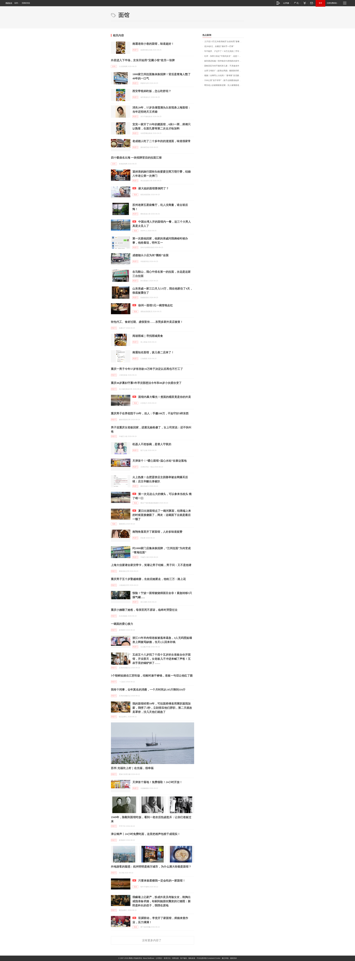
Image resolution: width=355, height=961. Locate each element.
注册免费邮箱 (332, 3)
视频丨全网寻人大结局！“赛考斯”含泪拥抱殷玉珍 (224, 75)
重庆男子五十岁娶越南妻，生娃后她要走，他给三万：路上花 (148, 579)
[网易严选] (297, 3)
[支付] (305, 3)
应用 (16, 3)
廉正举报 (225, 958)
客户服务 (183, 958)
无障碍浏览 (26, 3)
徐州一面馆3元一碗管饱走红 (155, 305)
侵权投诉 (233, 958)
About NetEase (148, 958)
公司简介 (159, 958)
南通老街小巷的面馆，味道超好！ (153, 43)
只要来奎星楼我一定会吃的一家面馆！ (161, 880)
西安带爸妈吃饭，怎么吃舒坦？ (151, 91)
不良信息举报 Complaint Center (208, 958)
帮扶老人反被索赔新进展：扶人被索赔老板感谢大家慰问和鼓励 (224, 85)
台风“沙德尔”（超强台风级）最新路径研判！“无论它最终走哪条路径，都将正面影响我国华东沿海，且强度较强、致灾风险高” (224, 71)
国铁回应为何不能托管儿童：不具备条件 (221, 66)
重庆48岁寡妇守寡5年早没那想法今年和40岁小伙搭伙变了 (146, 382)
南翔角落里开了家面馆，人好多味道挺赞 (157, 531)
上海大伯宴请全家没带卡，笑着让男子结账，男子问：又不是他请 (151, 565)
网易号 (135, 50)
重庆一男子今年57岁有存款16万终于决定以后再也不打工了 (147, 368)
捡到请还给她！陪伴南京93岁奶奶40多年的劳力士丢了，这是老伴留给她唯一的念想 (224, 61)
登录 (320, 3)
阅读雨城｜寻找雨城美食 (147, 335)
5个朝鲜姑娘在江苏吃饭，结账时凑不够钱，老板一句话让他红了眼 (152, 675)
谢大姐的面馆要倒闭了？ (153, 188)
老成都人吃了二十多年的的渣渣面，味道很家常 (161, 141)
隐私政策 (191, 958)
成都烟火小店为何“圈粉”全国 (150, 255)
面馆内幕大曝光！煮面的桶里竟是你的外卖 (164, 396)
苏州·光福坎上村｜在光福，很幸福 (132, 768)
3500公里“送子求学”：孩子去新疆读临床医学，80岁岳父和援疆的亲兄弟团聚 (224, 80)
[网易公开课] (287, 3)
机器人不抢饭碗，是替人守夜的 (151, 444)
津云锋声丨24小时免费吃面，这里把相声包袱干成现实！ (145, 833)
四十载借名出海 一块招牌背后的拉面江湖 (136, 157)
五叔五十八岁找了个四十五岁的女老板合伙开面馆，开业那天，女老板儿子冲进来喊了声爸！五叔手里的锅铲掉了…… (161, 658)
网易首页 (9, 3)
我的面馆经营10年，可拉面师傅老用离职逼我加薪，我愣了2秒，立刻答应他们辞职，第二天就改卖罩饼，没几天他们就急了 (162, 707)
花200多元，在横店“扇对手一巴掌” (219, 46)
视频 (135, 195)
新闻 (114, 66)
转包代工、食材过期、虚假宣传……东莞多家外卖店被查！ (147, 321)
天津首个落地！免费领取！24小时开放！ (157, 782)
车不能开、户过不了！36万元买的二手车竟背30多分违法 (224, 51)
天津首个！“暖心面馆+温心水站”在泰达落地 (159, 460)
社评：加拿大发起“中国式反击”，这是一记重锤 (224, 56)
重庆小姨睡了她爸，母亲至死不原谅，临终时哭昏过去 (144, 609)
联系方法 (167, 958)
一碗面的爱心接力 (122, 623)
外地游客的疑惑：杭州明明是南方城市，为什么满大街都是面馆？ (151, 866)
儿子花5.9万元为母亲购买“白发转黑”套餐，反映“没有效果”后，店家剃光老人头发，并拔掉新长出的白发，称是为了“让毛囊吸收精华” (224, 42)
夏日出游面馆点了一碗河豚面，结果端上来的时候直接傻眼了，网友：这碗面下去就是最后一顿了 (161, 515)
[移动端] (278, 3)
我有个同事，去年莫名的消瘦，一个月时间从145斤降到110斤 (148, 689)
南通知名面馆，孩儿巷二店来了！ (153, 352)
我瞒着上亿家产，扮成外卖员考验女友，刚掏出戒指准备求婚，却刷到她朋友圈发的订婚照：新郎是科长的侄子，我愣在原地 (161, 901)
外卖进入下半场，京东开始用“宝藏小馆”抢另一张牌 (143, 60)
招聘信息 (175, 958)
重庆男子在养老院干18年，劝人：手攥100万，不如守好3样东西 (150, 413)
